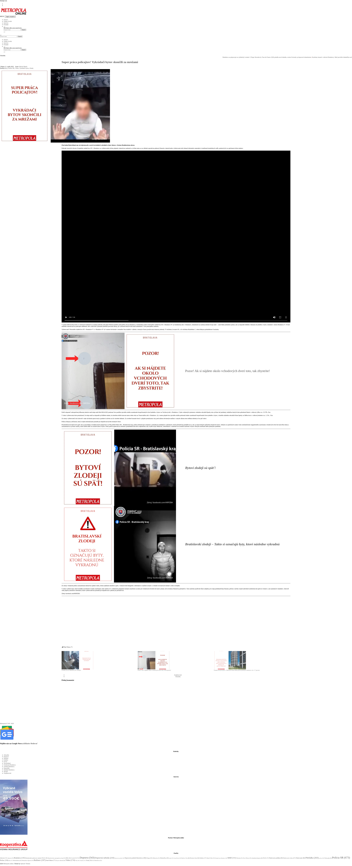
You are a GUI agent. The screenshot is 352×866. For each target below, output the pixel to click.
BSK (68, 858)
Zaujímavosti (178, 675)
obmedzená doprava (257, 858)
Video (17, 68)
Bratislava (19, 858)
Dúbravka (156, 858)
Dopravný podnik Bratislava (135, 858)
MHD (232, 858)
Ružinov (40, 860)
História (6, 758)
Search (20, 36)
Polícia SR (11, 68)
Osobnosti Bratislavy (10, 765)
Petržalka (312, 858)
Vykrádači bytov (24, 68)
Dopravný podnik (119, 858)
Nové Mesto (247, 858)
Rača (11, 860)
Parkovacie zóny (289, 858)
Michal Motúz (23, 66)
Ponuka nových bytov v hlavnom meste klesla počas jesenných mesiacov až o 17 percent (237, 670)
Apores (11, 858)
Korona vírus (194, 858)
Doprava (6, 756)
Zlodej (31, 68)
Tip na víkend (60, 860)
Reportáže (7, 768)
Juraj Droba (177, 858)
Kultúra (6, 760)
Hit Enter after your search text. (13, 28)
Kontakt (6, 24)
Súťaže (6, 771)
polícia (321, 858)
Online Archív (8, 21)
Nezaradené (7, 763)
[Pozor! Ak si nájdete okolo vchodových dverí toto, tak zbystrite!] (175, 660)
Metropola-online (8, 863)
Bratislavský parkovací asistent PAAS (36, 858)
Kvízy (5, 761)
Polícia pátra (328, 858)
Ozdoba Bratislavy (9, 766)
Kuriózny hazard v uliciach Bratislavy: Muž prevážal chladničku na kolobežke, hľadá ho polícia (274, 57)
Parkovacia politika (276, 858)
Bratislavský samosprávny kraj (56, 858)
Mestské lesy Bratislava (221, 858)
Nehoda (240, 858)
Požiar (4, 860)
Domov (6, 19)
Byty (6, 68)
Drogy (149, 858)
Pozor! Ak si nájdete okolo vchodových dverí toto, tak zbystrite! (227, 371)
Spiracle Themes (25, 863)
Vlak (77, 860)
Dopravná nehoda (104, 858)
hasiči (171, 858)
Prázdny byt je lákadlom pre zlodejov (71, 670)
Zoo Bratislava (97, 860)
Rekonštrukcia (17, 860)
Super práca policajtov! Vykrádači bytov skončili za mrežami (100, 62)
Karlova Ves (185, 858)
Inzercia (6, 23)
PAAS (266, 858)
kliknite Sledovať (30, 743)
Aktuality (178, 676)
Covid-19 (75, 858)
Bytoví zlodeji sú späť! (200, 468)
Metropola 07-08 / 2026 (7, 723)
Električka (164, 858)
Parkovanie (300, 858)
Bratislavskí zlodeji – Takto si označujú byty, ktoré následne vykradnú (232, 544)
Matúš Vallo (211, 858)
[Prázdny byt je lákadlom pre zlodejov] (99, 660)
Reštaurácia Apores (27, 860)
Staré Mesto (51, 860)
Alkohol (3, 858)
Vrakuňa (83, 860)
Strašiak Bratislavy (9, 770)
